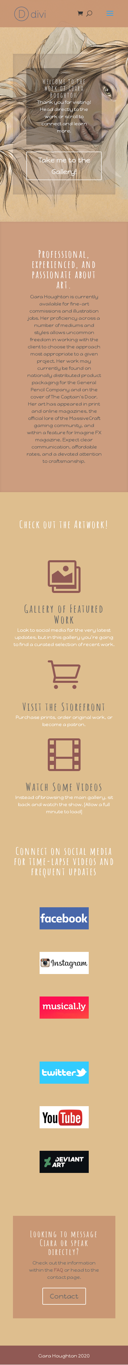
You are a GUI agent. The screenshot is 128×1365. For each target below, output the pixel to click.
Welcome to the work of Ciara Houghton (64, 88)
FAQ (59, 1270)
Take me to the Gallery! (64, 166)
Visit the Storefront (64, 706)
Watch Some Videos (64, 787)
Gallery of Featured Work (64, 613)
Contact (64, 1296)
